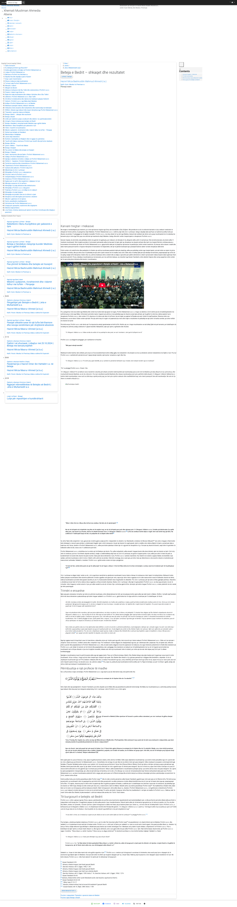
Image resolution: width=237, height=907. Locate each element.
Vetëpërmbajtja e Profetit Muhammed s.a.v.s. (19, 177)
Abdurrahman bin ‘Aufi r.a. (69, 890)
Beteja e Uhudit (10, 117)
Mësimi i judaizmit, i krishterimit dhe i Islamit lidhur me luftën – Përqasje (28, 130)
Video (11, 48)
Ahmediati (12, 29)
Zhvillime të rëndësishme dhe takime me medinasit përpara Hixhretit (27, 99)
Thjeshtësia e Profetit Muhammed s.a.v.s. (18, 165)
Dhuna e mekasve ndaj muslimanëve (16, 81)
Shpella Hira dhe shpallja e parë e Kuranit (18, 77)
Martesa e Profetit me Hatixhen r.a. (16, 74)
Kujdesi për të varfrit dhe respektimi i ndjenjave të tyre (22, 181)
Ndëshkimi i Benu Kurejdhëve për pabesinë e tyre (20, 125)
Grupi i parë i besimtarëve (13, 79)
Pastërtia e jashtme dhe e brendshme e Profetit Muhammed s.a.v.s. (26, 163)
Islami (10, 26)
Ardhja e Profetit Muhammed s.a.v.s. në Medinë (20, 103)
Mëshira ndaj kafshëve (12, 208)
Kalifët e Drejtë (24, 362)
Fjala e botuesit (10, 65)
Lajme (11, 40)
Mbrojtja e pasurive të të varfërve (15, 183)
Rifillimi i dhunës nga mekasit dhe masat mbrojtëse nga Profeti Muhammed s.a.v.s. (31, 110)
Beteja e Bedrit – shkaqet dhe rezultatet (18, 114)
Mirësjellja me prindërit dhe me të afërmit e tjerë (20, 194)
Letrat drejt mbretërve (12, 137)
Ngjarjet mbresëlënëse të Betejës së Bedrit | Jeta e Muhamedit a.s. (29, 385)
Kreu (10, 18)
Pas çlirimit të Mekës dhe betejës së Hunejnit (19, 150)
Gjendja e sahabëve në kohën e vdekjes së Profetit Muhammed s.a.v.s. (27, 159)
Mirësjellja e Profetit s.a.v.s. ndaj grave (17, 188)
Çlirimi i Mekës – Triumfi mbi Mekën (16, 145)
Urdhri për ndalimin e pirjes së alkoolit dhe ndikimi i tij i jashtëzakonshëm (28, 119)
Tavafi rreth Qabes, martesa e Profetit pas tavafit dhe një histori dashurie (28, 141)
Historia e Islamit (25, 300)
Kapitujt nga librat (13, 222)
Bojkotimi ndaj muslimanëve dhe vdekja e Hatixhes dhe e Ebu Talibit (27, 94)
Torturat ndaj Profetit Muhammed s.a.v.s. (18, 83)
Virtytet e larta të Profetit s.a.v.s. (16, 174)
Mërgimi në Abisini (11, 88)
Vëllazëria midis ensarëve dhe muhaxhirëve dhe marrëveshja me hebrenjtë (28, 108)
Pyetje (11, 31)
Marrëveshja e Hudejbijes (13, 134)
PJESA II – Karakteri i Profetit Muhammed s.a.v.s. (21, 161)
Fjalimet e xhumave (15, 34)
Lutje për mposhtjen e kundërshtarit (25, 398)
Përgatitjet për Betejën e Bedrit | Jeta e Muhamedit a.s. (26, 303)
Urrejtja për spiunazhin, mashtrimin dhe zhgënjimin (21, 205)
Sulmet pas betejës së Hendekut (15, 132)
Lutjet (10, 43)
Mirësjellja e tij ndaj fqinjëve (14, 192)
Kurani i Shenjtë (14, 20)
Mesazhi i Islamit (10, 85)
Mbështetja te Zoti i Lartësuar (15, 170)
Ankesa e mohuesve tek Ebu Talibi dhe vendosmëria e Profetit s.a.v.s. (27, 90)
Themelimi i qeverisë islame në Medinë (17, 112)
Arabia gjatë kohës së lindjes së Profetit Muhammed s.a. (23, 70)
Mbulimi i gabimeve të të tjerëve (15, 199)
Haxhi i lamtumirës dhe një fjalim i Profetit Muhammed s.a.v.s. (25, 154)
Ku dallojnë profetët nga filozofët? (16, 68)
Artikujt (11, 37)
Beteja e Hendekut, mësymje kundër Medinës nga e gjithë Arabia (25, 123)
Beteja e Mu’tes (10, 143)
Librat (10, 45)
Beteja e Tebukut (10, 152)
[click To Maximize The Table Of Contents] (181, 64)
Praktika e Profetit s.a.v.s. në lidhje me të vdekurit (21, 190)
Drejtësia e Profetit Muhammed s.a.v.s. (17, 179)
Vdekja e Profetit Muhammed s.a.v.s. (16, 157)
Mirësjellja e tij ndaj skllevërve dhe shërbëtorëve (20, 185)
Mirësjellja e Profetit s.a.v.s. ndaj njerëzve (18, 172)
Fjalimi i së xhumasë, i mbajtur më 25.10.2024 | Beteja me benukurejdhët (30, 344)
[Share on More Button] (144, 903)
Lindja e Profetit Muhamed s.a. (15, 72)
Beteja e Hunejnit (10, 148)
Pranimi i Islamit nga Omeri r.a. (15, 92)
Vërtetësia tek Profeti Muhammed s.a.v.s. (18, 203)
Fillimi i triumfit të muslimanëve (15, 128)
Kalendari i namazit (15, 23)
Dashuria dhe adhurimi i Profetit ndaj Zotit (18, 168)
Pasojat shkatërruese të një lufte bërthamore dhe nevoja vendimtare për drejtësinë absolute (30, 323)
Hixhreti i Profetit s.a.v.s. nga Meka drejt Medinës (21, 101)
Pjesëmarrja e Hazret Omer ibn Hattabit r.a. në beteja (30, 365)
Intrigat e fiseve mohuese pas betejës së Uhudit (20, 121)
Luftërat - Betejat (24, 222)
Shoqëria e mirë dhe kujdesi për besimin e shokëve (21, 197)
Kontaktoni (12, 51)
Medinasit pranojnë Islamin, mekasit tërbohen (19, 105)
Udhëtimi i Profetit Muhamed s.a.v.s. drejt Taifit (20, 97)
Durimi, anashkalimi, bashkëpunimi (16, 201)
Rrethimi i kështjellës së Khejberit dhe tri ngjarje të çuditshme (24, 139)
